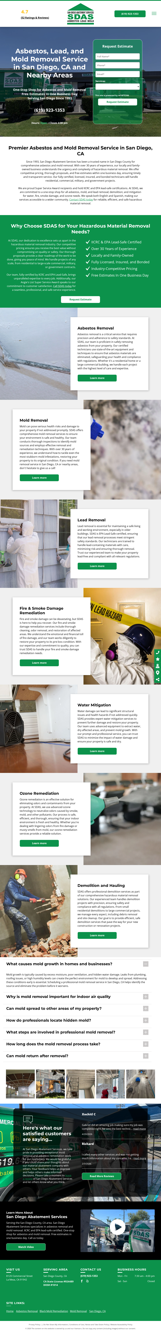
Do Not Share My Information (55, 1324)
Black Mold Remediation (54, 1311)
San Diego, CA (97, 1311)
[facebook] (82, 1281)
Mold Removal (78, 1311)
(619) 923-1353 (49, 110)
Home (10, 1311)
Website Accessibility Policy (121, 1324)
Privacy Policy (34, 1324)
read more (139, 1129)
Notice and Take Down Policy (97, 1324)
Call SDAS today (62, 286)
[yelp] (87, 1281)
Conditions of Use (76, 1324)
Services (100, 81)
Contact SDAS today (81, 199)
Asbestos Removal (27, 1311)
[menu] (154, 13)
